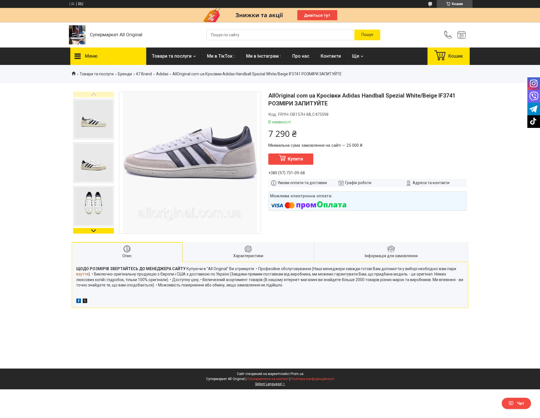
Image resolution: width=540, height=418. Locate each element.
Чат (520, 403)
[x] (85, 301)
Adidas (162, 74)
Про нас (300, 56)
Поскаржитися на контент (268, 379)
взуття (82, 274)
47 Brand (144, 74)
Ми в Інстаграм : (263, 56)
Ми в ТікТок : (221, 56)
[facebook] (78, 301)
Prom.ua (297, 374)
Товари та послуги (172, 56)
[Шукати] (367, 35)
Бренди (125, 74)
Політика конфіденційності (312, 379)
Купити (295, 159)
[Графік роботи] (461, 34)
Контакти (331, 56)
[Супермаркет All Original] (77, 34)
